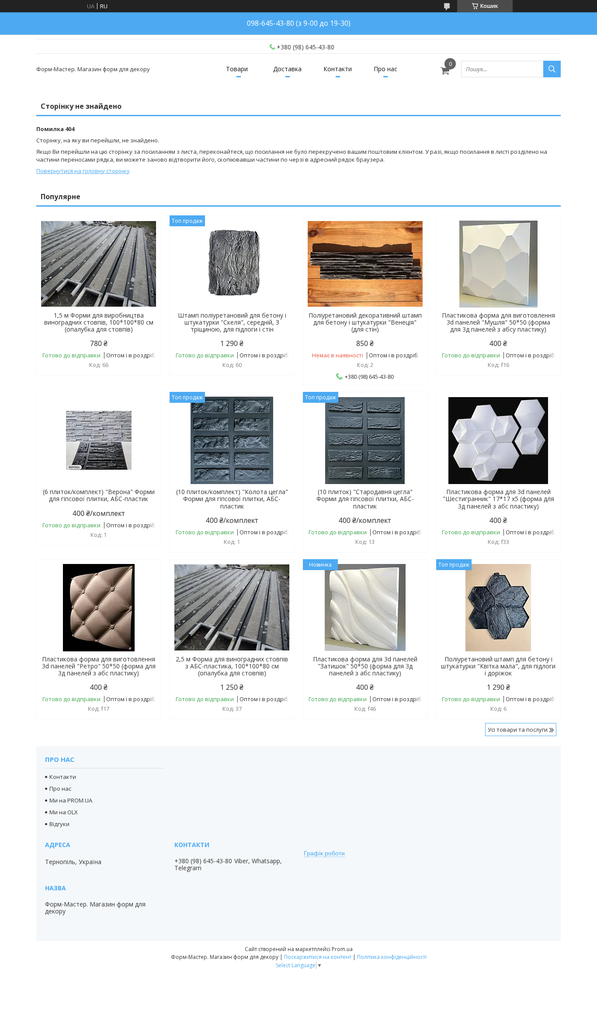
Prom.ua (342, 949)
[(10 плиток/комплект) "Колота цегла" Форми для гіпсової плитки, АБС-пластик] (231, 440)
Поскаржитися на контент (317, 957)
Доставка (287, 69)
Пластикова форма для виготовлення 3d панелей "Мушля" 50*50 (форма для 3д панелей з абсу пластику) (498, 322)
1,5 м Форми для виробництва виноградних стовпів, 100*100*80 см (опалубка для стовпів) (98, 322)
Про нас (385, 69)
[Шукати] (552, 69)
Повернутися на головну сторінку (83, 171)
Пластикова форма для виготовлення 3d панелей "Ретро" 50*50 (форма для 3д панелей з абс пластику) (99, 666)
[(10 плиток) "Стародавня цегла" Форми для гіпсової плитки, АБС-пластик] (365, 440)
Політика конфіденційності (392, 957)
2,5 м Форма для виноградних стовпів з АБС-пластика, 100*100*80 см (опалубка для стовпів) (232, 666)
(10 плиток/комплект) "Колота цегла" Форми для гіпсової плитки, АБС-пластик (232, 498)
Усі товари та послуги (518, 729)
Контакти (337, 69)
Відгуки (59, 824)
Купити (144, 238)
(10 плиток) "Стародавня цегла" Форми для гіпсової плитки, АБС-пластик (365, 498)
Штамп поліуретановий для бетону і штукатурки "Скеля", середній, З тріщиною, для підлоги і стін (232, 322)
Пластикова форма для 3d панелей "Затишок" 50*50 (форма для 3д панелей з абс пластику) (365, 666)
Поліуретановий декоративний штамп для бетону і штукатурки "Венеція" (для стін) (365, 322)
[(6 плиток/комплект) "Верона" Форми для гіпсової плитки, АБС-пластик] (98, 440)
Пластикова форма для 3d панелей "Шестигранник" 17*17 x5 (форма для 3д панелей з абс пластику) (498, 498)
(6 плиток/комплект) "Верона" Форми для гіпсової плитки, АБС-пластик (99, 495)
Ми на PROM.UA (70, 800)
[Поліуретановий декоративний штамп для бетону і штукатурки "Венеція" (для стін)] (365, 264)
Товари (237, 69)
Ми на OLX (63, 812)
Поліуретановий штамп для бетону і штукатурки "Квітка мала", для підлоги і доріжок (498, 666)
